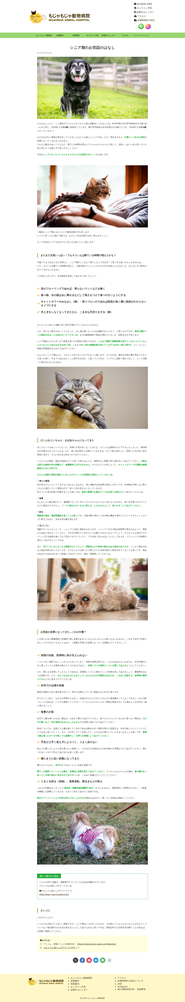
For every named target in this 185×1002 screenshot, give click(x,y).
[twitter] (75, 960)
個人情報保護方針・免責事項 (131, 989)
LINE (119, 983)
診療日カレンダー (145, 12)
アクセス (141, 16)
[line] (102, 960)
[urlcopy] (109, 960)
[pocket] (89, 960)
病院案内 (76, 35)
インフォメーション (141, 35)
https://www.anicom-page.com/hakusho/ (96, 944)
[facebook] (82, 960)
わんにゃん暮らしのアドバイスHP (59, 947)
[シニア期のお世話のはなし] (96, 960)
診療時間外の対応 (146, 20)
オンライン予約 (144, 8)
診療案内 (60, 35)
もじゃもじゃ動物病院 (44, 36)
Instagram (122, 986)
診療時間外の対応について (130, 980)
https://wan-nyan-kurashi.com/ (54, 894)
